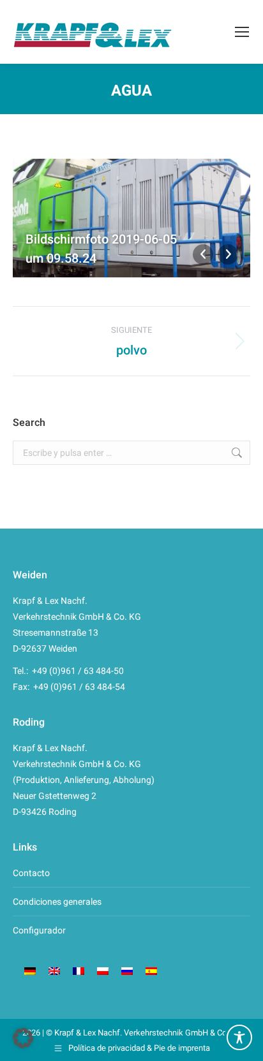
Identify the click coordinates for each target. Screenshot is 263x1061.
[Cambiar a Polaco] (103, 971)
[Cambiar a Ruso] (127, 971)
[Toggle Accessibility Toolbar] (239, 1037)
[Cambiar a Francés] (78, 971)
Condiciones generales (57, 901)
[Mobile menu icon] (242, 32)
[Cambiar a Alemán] (30, 971)
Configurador (39, 930)
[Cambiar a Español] (151, 971)
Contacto (31, 873)
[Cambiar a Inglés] (54, 971)
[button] (23, 1038)
